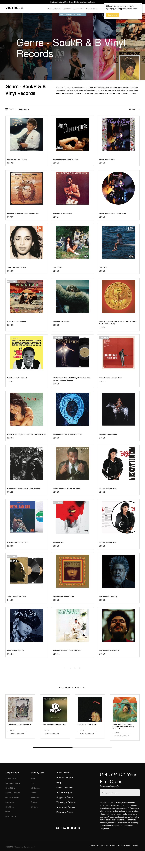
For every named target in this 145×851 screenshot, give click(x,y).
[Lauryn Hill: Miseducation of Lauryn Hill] (26, 188)
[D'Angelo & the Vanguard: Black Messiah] (26, 463)
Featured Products (57, 2)
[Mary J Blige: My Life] (26, 625)
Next (72, 742)
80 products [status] (24, 109)
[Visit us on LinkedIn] (64, 828)
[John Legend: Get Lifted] (26, 571)
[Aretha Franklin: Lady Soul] (26, 517)
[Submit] (137, 792)
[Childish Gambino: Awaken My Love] (72, 409)
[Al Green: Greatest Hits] (72, 188)
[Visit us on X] (75, 828)
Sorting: (131, 109)
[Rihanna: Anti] (72, 517)
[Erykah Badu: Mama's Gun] (72, 571)
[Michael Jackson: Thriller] (26, 134)
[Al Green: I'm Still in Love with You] (72, 625)
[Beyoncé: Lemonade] (72, 296)
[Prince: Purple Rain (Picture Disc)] (118, 188)
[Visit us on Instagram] (57, 828)
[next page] (80, 668)
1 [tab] (52, 747)
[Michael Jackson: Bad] (118, 463)
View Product (17, 734)
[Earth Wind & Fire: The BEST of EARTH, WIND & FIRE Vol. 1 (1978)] (118, 296)
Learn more (112, 15)
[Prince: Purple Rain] (118, 134)
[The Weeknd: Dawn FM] (118, 571)
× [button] (140, 4)
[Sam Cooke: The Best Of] (26, 352)
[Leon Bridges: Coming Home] (118, 352)
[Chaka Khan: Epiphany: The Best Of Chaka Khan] (26, 409)
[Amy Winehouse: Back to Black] (72, 134)
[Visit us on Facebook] (61, 828)
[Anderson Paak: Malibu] (26, 296)
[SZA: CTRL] (72, 242)
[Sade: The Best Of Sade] (26, 242)
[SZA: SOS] (118, 242)
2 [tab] (92, 747)
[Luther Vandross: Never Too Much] (72, 463)
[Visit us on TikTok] (72, 828)
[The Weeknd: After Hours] (118, 625)
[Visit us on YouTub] (68, 828)
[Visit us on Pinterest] (79, 828)
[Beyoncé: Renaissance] (118, 409)
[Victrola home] (14, 8)
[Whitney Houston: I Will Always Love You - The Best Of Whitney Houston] (72, 352)
